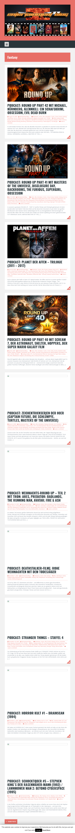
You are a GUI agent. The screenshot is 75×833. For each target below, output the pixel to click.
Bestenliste (22, 426)
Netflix (60, 645)
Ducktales (15, 427)
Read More (46, 830)
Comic (52, 116)
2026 (54, 118)
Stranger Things (51, 646)
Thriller (48, 118)
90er (52, 720)
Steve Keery (43, 646)
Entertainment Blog (24, 116)
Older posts (12, 821)
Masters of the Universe (60, 120)
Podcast (35, 121)
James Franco (17, 273)
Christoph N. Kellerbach (56, 198)
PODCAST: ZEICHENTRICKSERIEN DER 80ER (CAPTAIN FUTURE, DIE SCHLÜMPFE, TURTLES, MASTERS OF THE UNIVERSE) (35, 416)
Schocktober (42, 799)
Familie (56, 197)
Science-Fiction (55, 274)
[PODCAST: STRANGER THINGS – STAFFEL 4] (37, 617)
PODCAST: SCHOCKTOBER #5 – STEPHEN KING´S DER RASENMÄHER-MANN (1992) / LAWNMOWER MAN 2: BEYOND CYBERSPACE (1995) (36, 786)
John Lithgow (25, 273)
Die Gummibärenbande (55, 426)
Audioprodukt (60, 118)
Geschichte (10, 118)
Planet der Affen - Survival (39, 274)
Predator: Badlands (57, 507)
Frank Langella (39, 722)
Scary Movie (40, 202)
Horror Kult (51, 722)
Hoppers (21, 355)
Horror (15, 118)
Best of (17, 426)
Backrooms (10, 120)
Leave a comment (24, 203)
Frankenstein (22, 507)
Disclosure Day (21, 200)
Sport (8, 354)
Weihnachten (34, 509)
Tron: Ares (28, 509)
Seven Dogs (47, 202)
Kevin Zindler (48, 427)
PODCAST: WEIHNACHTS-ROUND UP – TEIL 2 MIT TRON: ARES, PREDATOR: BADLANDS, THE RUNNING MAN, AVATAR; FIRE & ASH (36, 496)
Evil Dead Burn (17, 120)
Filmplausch (28, 120)
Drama (60, 116)
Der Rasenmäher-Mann (24, 797)
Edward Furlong (22, 722)
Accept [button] (39, 830)
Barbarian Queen (19, 577)
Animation (48, 116)
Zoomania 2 (42, 509)
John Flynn (63, 722)
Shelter (52, 355)
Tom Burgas (54, 121)
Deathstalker (28, 577)
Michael (9, 121)
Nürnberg (23, 121)
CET (49, 198)
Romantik (40, 118)
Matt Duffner (35, 645)
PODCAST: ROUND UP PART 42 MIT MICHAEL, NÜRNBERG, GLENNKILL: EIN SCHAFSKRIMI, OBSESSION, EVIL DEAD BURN (37, 109)
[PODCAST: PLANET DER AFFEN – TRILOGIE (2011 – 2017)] (37, 241)
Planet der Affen (56, 273)
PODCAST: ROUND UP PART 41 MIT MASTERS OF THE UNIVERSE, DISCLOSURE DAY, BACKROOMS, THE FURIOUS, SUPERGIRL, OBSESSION (37, 187)
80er (65, 424)
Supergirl (52, 202)
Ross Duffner (19, 646)
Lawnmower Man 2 (12, 799)
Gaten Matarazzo (17, 645)
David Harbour (60, 643)
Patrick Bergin (21, 799)
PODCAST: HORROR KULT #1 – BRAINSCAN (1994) (35, 714)
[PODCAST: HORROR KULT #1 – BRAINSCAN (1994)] (37, 689)
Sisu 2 (14, 509)
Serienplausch (36, 429)
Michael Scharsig (16, 121)
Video (19, 724)
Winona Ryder (59, 646)
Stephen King (52, 799)
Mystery (36, 118)
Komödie (24, 118)
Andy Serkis (14, 271)
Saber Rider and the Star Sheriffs (20, 429)
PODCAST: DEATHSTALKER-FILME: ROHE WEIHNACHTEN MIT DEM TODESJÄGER (33, 570)
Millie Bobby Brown (53, 645)
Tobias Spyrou (47, 121)
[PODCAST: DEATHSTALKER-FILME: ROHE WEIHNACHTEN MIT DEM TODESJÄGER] (37, 547)
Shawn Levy (37, 646)
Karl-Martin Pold (56, 200)
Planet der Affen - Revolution (25, 274)
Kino (52, 120)
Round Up (40, 121)
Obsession (29, 121)
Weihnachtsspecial (17, 579)
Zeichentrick (48, 429)
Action (40, 116)
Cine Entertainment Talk (34, 271)
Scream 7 (47, 355)
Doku (52, 351)
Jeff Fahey (58, 797)
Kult (30, 645)
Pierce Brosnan (29, 799)
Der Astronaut (49, 354)
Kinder (19, 118)
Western (17, 354)
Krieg (54, 269)
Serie (24, 646)
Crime (56, 116)
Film (23, 120)
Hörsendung (47, 120)
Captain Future (29, 426)
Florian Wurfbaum (40, 200)
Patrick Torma (47, 273)
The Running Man (20, 509)
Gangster (18, 352)
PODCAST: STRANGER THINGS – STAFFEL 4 (35, 637)
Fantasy (65, 116)
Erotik (64, 351)
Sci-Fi (45, 118)
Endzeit (60, 351)
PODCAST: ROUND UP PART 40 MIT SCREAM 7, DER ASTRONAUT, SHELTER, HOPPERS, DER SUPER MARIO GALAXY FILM (37, 343)
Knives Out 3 (44, 507)
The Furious (14, 203)
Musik (52, 352)
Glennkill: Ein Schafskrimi (37, 120)
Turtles (42, 429)
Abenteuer (35, 116)
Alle (44, 116)
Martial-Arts (30, 118)
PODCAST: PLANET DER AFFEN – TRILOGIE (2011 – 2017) (34, 263)
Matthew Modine (43, 645)
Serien (31, 429)
